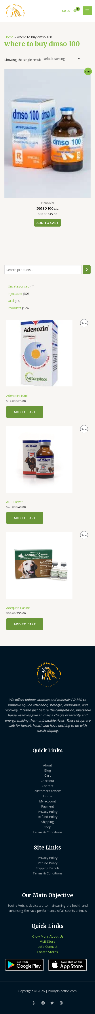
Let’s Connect (47, 946)
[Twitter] (52, 1003)
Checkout (47, 780)
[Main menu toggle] (87, 10)
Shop (47, 827)
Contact (47, 785)
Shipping (47, 821)
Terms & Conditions (47, 832)
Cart (47, 775)
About (47, 765)
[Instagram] (61, 1003)
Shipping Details (47, 868)
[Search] (87, 269)
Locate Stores (47, 952)
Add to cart (25, 412)
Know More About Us (47, 936)
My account (47, 801)
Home (8, 37)
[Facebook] (43, 1003)
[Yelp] (34, 1003)
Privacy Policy (47, 811)
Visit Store (47, 941)
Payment (47, 806)
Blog (47, 770)
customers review (47, 791)
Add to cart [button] (47, 222)
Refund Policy (47, 816)
